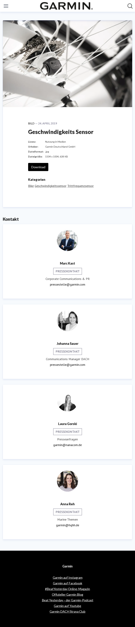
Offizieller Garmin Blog (67, 594)
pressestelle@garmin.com (67, 284)
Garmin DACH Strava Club (67, 611)
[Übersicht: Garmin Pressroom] (66, 6)
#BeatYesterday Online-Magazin (67, 589)
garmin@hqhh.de (67, 525)
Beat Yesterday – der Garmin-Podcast (67, 600)
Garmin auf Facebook (67, 583)
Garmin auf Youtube (67, 606)
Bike (31, 186)
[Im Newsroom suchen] (130, 6)
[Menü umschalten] (6, 6)
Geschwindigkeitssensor (50, 186)
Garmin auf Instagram (67, 577)
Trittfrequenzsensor (80, 186)
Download (38, 167)
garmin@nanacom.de (67, 445)
